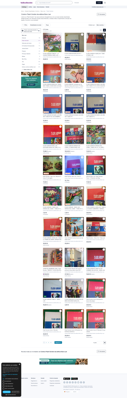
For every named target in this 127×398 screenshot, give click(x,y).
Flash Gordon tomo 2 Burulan (50, 330)
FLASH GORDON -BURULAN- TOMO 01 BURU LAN (95, 54)
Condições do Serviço (68, 387)
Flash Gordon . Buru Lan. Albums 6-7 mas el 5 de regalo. (52, 177)
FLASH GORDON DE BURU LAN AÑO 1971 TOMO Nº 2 (95, 115)
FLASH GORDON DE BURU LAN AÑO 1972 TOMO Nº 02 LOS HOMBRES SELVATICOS (52, 115)
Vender (47, 7)
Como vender (44, 380)
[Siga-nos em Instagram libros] (67, 382)
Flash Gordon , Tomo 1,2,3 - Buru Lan (95, 238)
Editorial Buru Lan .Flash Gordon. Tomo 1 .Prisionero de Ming (94, 177)
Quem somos (24, 378)
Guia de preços (41, 7)
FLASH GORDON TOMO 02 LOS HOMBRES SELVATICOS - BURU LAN (95, 269)
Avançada (76, 2)
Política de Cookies (88, 387)
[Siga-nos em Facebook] (70, 382)
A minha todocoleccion (98, 7)
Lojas (34, 7)
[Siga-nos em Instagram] (64, 382)
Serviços (33, 378)
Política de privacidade (79, 387)
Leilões (30, 7)
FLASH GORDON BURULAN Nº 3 (73, 53)
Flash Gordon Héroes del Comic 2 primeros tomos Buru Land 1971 (73, 269)
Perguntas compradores (55, 383)
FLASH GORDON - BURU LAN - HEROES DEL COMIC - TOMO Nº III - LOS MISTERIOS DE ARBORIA (52, 208)
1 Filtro (25, 25)
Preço (47, 25)
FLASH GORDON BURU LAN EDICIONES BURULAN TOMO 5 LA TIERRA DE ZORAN (51, 146)
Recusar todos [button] (15, 391)
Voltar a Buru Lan (28, 69)
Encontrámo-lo (34, 385)
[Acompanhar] (60, 34)
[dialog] (11, 380)
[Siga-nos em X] (73, 382)
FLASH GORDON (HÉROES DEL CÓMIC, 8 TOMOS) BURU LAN (72, 146)
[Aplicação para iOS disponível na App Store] (66, 378)
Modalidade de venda (35, 25)
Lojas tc (42, 383)
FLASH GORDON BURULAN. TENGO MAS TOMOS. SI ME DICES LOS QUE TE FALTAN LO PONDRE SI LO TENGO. (52, 85)
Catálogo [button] (24, 7)
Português (67, 391)
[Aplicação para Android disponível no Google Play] (74, 378)
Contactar (52, 385)
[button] (11, 375)
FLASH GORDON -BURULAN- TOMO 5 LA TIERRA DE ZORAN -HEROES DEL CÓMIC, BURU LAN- (52, 238)
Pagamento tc (34, 380)
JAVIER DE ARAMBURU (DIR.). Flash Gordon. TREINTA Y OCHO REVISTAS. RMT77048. (52, 269)
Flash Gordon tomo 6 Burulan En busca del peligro (94, 300)
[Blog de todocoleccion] (84, 382)
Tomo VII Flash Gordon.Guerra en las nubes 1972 (74, 238)
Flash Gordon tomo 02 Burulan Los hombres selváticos (73, 330)
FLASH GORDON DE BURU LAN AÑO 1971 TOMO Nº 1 (74, 115)
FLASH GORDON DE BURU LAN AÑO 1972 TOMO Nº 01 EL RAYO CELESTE (95, 85)
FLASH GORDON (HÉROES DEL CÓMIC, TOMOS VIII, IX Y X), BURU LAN (95, 146)
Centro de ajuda (54, 378)
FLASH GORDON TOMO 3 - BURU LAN (51, 300)
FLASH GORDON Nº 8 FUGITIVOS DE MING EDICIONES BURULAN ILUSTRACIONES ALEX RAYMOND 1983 (74, 300)
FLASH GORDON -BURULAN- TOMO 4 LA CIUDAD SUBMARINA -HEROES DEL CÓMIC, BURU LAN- (96, 208)
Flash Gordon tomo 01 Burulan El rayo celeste (95, 330)
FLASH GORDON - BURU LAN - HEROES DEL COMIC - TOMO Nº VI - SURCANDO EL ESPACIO (74, 208)
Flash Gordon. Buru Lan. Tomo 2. (73, 176)
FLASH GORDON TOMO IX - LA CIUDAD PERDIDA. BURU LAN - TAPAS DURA (51, 54)
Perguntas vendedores (55, 380)
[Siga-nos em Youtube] (78, 382)
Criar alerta (102, 14)
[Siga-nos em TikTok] (81, 382)
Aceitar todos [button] (6, 391)
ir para (95, 342)
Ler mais (7, 372)
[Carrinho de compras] (105, 2)
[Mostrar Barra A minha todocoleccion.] (105, 7)
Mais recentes (100, 25)
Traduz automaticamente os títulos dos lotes (31, 30)
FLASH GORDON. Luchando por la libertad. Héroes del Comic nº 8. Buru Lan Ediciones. (74, 85)
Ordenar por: (92, 25)
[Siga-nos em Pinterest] (75, 382)
